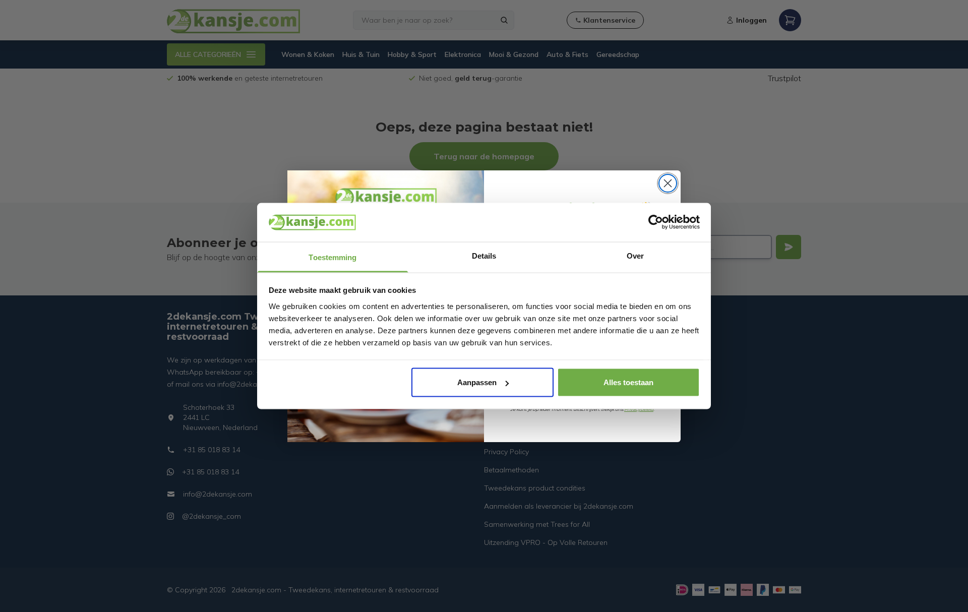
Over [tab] (635, 255)
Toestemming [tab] (332, 257)
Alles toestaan (628, 382)
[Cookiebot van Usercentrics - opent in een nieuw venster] (656, 222)
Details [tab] (484, 255)
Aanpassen (477, 382)
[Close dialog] (668, 183)
